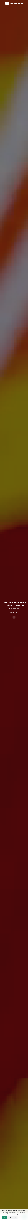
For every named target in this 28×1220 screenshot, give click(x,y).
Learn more (12, 1217)
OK (4, 1217)
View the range (14, 608)
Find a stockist (14, 612)
